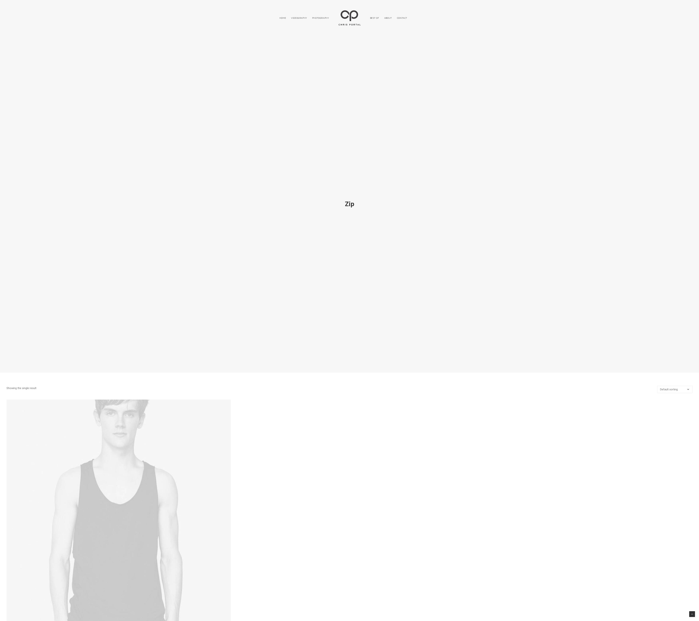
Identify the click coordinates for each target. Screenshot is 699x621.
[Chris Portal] (349, 18)
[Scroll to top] (692, 614)
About (388, 18)
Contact (402, 18)
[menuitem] (283, 18)
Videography (299, 18)
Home (282, 18)
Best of (374, 18)
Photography (320, 18)
